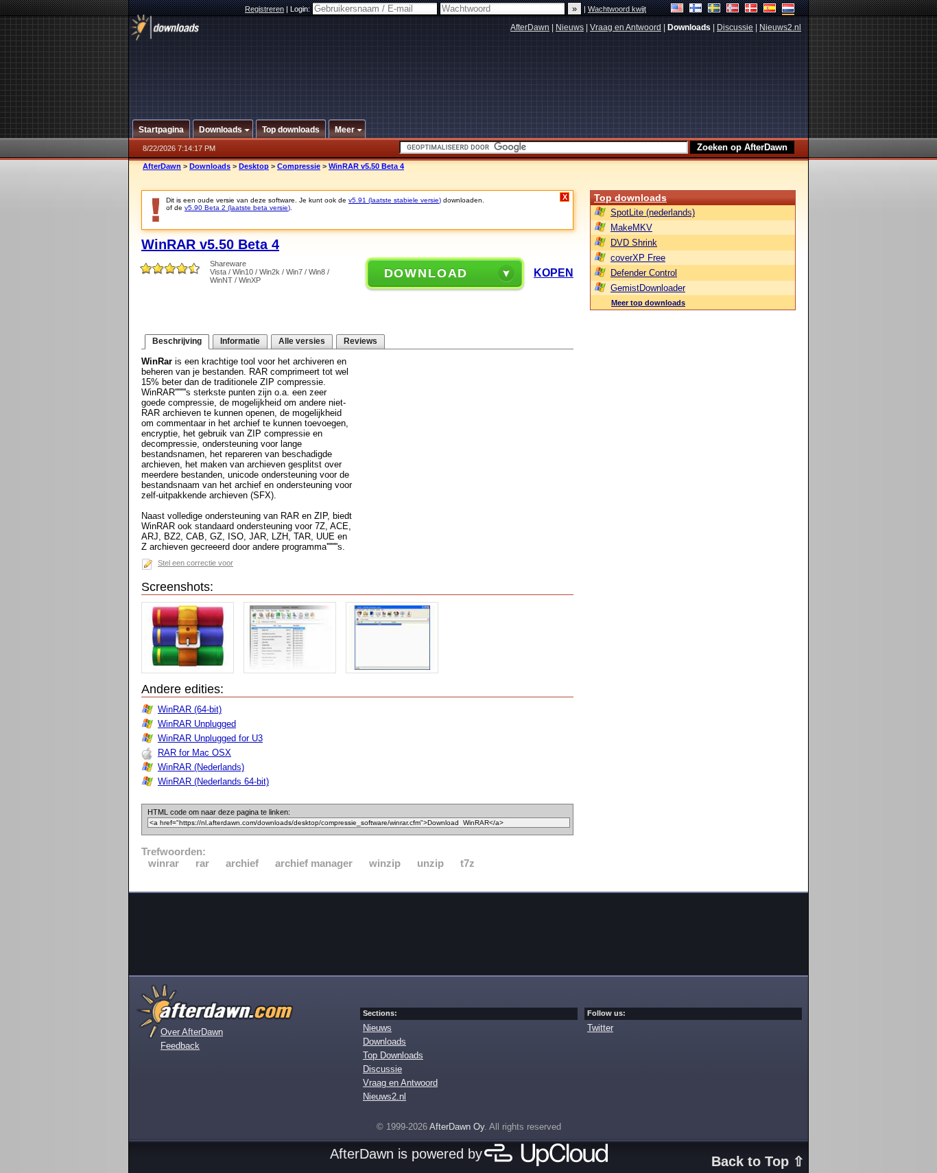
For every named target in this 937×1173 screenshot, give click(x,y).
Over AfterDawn (192, 1032)
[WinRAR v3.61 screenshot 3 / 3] (395, 670)
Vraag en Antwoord (625, 27)
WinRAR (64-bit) (190, 709)
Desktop (254, 166)
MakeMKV (631, 227)
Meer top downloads (648, 303)
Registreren (264, 9)
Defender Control (643, 273)
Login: (301, 9)
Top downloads (630, 197)
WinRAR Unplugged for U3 (210, 738)
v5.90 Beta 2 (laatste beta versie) (237, 207)
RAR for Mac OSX (194, 752)
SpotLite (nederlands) (652, 212)
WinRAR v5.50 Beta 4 (366, 166)
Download (426, 273)
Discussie (735, 27)
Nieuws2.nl (780, 27)
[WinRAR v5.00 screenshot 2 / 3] (293, 670)
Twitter (600, 1028)
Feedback (180, 1046)
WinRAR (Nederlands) (201, 767)
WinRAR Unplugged (197, 724)
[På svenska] (714, 9)
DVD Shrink (633, 242)
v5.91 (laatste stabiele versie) (394, 200)
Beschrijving (177, 341)
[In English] (677, 9)
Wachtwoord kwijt (617, 9)
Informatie (240, 341)
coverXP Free (637, 258)
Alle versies (301, 341)
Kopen (553, 273)
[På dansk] (751, 9)
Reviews (360, 341)
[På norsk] (732, 9)
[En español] (769, 9)
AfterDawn (529, 27)
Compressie (298, 166)
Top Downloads (393, 1055)
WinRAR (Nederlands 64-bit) (213, 781)
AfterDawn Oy (456, 1127)
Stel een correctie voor (195, 563)
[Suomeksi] (695, 9)
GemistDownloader (647, 288)
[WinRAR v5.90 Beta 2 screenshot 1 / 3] (191, 670)
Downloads (209, 166)
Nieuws (570, 27)
